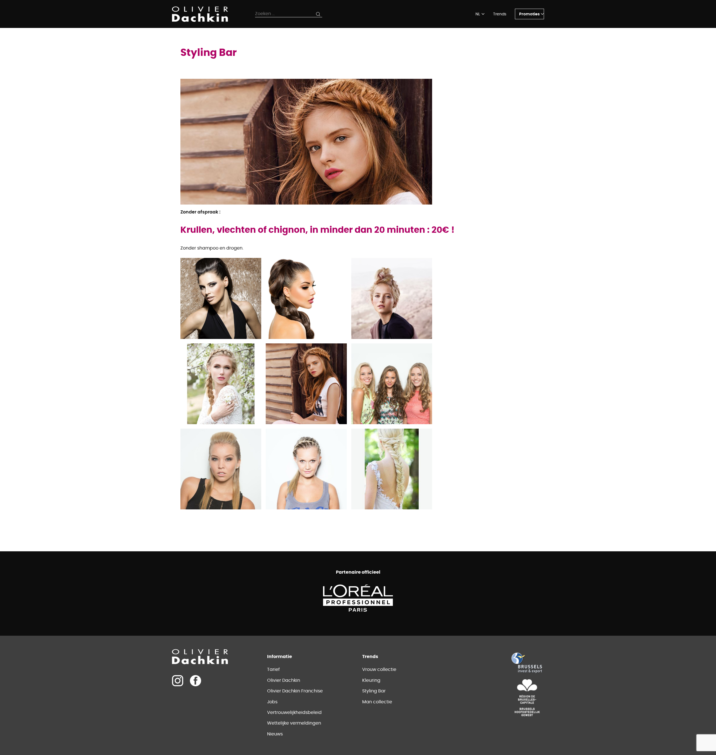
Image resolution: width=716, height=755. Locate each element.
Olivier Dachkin (283, 680)
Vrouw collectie (379, 669)
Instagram (696, 358)
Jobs (272, 702)
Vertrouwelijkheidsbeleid (294, 712)
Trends (499, 14)
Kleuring (371, 680)
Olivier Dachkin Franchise (295, 691)
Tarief (273, 669)
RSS (696, 391)
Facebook (195, 680)
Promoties (529, 14)
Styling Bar (374, 691)
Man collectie (377, 702)
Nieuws (275, 734)
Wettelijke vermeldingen (294, 723)
